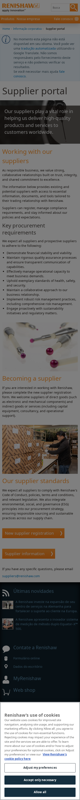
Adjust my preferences (40, 768)
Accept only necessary (40, 780)
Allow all (40, 792)
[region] (40, 751)
